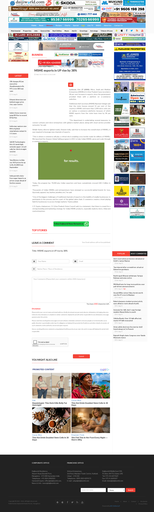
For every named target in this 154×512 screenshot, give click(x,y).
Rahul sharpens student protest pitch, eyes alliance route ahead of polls (128, 302)
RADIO (98, 25)
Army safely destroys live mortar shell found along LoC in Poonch (127, 328)
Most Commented (138, 254)
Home (117, 501)
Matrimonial (15, 31)
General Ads (45, 31)
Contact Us (118, 25)
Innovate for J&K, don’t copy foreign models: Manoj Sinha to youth (127, 311)
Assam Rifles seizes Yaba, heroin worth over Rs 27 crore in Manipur (128, 294)
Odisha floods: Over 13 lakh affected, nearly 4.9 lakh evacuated (127, 319)
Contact (133, 501)
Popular (121, 254)
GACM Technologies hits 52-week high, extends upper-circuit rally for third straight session (18, 147)
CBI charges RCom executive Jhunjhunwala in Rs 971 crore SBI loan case (17, 86)
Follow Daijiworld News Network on (69, 224)
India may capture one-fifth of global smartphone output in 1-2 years (18, 129)
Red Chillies (57, 31)
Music (66, 31)
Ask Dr (74, 31)
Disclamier (143, 501)
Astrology (94, 31)
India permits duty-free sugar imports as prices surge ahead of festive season (18, 179)
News (41, 25)
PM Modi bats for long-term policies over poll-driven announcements (129, 285)
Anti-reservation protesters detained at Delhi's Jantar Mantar (128, 260)
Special (76, 25)
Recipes (59, 25)
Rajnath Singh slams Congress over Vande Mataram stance (129, 336)
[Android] (116, 30)
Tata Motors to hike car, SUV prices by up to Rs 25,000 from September (18, 163)
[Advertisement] (50, 104)
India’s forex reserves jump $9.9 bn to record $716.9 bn (18, 115)
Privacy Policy (143, 504)
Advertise (107, 25)
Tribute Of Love (107, 31)
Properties (27, 31)
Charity (67, 25)
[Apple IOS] (121, 30)
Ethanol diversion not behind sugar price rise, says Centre (18, 102)
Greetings (83, 31)
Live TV (90, 25)
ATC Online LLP (115, 506)
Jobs (36, 31)
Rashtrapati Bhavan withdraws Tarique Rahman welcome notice (128, 277)
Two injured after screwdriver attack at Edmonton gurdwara (128, 268)
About (125, 501)
